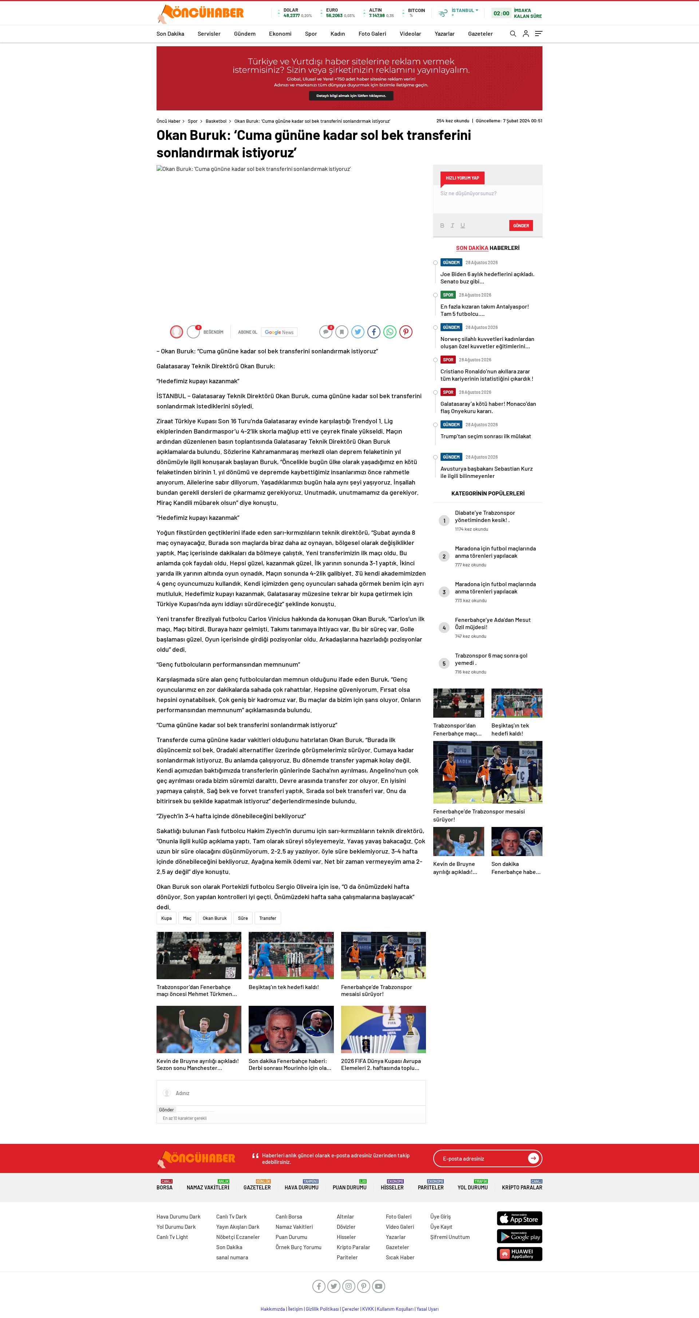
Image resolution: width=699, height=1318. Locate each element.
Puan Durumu (350, 1184)
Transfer (267, 918)
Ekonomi (280, 33)
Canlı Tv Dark (231, 1216)
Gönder (166, 1110)
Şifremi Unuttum (450, 1236)
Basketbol (216, 121)
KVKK (368, 1309)
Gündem (245, 33)
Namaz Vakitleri (208, 1184)
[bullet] (201, 1111)
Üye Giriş (440, 1216)
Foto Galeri (372, 33)
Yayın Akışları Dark (238, 1226)
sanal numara (232, 1257)
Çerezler (350, 1309)
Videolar (410, 33)
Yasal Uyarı (427, 1309)
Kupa (166, 918)
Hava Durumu (302, 1184)
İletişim (295, 1309)
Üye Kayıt (441, 1226)
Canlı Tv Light (172, 1236)
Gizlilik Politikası (322, 1309)
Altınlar (345, 1216)
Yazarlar (445, 33)
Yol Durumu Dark (176, 1226)
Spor (311, 33)
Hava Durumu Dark (179, 1216)
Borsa (165, 1184)
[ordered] (196, 1111)
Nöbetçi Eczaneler (238, 1236)
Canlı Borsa (289, 1216)
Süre (243, 918)
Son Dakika (170, 33)
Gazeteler (480, 33)
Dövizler (346, 1226)
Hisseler (392, 1184)
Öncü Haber (169, 121)
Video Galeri (400, 1226)
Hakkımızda (273, 1309)
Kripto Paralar (522, 1184)
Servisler (209, 33)
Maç (187, 918)
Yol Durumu (473, 1184)
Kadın (338, 33)
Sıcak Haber (400, 1257)
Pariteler (431, 1184)
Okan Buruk (215, 918)
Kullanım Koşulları (395, 1309)
